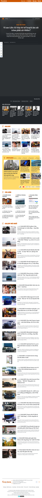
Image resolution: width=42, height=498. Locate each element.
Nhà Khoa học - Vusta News (11, 487)
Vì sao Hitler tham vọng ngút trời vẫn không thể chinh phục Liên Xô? (13, 114)
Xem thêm (9, 19)
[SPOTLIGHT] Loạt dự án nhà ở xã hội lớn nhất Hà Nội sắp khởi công (11, 173)
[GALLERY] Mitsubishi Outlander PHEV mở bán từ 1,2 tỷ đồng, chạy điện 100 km (27, 334)
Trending (6, 18)
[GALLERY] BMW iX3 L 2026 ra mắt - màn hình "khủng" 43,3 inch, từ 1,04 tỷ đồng (16, 137)
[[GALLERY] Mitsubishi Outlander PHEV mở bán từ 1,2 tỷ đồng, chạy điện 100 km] (9, 336)
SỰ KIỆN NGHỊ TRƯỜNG (6, 195)
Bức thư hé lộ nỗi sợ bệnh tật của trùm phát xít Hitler (5, 113)
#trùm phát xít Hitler (16, 101)
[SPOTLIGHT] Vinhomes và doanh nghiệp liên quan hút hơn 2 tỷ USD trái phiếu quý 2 (36, 169)
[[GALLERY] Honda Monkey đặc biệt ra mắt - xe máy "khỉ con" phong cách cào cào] (26, 131)
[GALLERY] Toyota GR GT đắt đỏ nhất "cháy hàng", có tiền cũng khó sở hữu (27, 416)
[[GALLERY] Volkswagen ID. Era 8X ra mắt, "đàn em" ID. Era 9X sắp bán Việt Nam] (26, 144)
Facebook (37, 482)
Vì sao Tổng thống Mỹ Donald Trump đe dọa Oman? (20, 216)
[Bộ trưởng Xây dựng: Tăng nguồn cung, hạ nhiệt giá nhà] (7, 201)
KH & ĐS (33, 186)
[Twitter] (1, 48)
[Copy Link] (1, 53)
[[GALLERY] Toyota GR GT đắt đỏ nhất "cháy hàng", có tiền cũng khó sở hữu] (9, 418)
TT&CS (29, 186)
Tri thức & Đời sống (32, 487)
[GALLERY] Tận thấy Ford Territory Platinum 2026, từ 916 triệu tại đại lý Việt (28, 403)
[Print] (1, 51)
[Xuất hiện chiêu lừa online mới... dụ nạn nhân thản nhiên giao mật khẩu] (33, 201)
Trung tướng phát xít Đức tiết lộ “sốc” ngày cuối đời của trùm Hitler (28, 114)
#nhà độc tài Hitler (25, 101)
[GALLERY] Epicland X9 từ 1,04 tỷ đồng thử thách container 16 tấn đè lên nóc (27, 345)
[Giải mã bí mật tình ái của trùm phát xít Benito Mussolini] (36, 108)
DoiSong (35, 1)
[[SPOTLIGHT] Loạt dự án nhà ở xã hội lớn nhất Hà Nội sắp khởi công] (11, 165)
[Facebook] (1, 43)
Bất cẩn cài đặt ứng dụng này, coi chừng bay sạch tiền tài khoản (34, 212)
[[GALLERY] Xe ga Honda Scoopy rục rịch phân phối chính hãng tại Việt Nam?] (9, 430)
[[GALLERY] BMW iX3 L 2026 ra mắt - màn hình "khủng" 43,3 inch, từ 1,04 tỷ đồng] (16, 131)
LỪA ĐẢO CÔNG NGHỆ (33, 195)
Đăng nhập (38, 18)
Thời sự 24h (26, 487)
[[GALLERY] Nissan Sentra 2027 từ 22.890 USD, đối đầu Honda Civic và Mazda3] (9, 371)
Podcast (25, 158)
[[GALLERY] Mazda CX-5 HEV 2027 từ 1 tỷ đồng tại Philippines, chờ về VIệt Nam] (9, 394)
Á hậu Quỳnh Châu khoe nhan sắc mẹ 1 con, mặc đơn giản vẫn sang (28, 450)
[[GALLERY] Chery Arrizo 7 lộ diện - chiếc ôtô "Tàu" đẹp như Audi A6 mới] (6, 144)
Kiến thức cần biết (20, 487)
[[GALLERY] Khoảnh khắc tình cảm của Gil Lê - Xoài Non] (16, 144)
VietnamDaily (38, 186)
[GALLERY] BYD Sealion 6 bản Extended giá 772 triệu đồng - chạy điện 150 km (6, 137)
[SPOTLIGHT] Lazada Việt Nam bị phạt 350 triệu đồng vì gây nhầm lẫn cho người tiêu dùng (24, 169)
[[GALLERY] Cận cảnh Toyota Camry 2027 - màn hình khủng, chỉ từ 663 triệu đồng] (9, 324)
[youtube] (23, 187)
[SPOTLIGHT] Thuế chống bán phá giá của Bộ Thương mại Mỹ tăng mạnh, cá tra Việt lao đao (36, 182)
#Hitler (31, 101)
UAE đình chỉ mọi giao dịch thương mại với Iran (20, 212)
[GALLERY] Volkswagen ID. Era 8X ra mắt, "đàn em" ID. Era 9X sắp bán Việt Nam (25, 151)
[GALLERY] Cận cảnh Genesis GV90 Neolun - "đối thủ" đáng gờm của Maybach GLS (28, 381)
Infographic (31, 158)
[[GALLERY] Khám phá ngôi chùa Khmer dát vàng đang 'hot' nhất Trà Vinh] (9, 441)
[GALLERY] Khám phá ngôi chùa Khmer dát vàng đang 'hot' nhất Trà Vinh (28, 439)
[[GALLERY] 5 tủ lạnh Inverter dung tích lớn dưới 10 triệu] (9, 359)
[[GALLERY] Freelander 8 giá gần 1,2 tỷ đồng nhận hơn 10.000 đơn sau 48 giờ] (35, 144)
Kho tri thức (21, 25)
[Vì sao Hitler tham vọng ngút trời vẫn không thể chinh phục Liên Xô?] (13, 108)
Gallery (15, 158)
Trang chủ (3, 18)
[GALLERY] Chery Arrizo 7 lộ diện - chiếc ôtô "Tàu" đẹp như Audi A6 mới (6, 150)
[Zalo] (1, 45)
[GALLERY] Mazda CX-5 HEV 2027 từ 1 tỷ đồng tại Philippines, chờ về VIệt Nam (28, 392)
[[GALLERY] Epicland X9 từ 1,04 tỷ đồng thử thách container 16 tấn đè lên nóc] (9, 347)
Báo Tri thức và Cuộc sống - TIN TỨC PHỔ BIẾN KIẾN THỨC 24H (4, 1)
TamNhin (39, 1)
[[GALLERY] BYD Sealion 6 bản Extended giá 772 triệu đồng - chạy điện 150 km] (6, 131)
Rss (39, 482)
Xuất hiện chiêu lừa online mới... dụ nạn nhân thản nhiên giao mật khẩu (34, 207)
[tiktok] (20, 187)
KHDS (23, 1)
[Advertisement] (21, 10)
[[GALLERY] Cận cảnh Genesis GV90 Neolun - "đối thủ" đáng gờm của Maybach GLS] (9, 383)
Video (19, 158)
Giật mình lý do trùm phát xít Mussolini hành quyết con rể (21, 113)
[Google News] (1, 56)
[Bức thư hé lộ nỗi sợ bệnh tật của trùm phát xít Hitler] (5, 108)
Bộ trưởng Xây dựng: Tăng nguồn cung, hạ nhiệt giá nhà (7, 207)
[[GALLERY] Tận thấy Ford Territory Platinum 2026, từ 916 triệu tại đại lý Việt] (9, 406)
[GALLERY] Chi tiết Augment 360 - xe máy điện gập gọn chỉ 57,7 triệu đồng (35, 136)
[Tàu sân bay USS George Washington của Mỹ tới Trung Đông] (20, 201)
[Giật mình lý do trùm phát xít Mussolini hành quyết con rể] (21, 108)
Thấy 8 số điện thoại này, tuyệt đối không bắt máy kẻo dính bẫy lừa (34, 218)
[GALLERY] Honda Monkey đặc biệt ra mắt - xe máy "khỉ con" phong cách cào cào (26, 137)
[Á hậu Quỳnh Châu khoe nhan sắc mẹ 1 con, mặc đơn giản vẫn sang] (9, 453)
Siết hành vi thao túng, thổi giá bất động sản (7, 212)
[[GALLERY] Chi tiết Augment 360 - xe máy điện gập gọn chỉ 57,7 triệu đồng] (35, 131)
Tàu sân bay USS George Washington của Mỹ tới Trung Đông (20, 207)
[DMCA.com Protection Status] (21, 496)
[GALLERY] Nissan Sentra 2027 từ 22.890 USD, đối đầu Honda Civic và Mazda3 (28, 369)
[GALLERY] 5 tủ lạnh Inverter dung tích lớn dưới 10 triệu (27, 356)
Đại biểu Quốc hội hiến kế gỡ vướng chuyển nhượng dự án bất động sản (7, 216)
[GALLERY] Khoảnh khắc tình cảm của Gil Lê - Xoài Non (16, 149)
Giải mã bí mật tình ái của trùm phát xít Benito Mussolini (36, 113)
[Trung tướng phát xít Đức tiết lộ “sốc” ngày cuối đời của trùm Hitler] (28, 108)
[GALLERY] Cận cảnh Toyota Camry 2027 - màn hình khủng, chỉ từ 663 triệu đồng (28, 322)
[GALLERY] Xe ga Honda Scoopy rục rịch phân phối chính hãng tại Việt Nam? (28, 427)
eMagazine (38, 158)
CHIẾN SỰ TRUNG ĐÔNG (20, 195)
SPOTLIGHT (9, 158)
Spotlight (37, 487)
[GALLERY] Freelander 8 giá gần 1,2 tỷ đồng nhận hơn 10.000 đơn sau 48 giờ (35, 150)
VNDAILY (28, 1)
